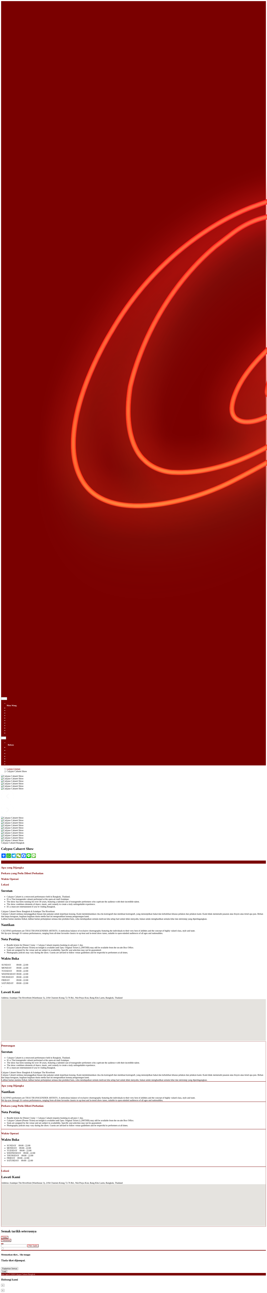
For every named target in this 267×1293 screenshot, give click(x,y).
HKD (4, 699)
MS (3, 738)
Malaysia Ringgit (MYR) (18, 720)
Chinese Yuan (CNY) (16, 710)
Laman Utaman (13, 769)
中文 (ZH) (11, 753)
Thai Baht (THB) (14, 725)
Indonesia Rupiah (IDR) (17, 715)
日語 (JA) (11, 764)
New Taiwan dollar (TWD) (19, 733)
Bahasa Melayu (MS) (16, 758)
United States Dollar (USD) (19, 728)
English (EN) (12, 747)
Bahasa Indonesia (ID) (16, 761)
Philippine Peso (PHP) (16, 723)
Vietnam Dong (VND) (17, 730)
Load (4, 1271)
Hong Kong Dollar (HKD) (18, 713)
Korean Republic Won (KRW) (20, 718)
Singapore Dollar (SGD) (17, 708)
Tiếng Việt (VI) (13, 756)
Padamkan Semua (9, 1269)
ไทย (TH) (11, 750)
